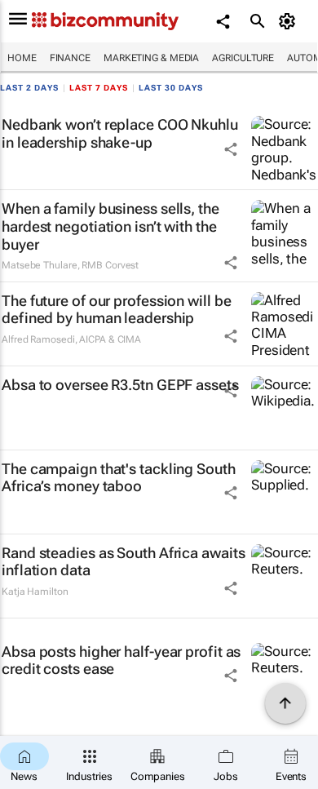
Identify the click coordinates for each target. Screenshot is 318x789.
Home (22, 58)
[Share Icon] (231, 149)
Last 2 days (29, 87)
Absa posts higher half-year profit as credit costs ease (121, 660)
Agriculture (243, 58)
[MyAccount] (290, 21)
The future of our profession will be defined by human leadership (116, 309)
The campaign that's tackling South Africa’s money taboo (119, 477)
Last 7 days (98, 87)
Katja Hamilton (35, 591)
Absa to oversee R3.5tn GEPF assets (120, 384)
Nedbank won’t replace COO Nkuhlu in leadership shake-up (120, 133)
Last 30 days (171, 87)
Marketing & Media (151, 58)
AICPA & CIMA (110, 339)
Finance (70, 58)
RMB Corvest (110, 265)
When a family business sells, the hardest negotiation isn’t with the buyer (110, 226)
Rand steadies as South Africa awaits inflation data (123, 561)
